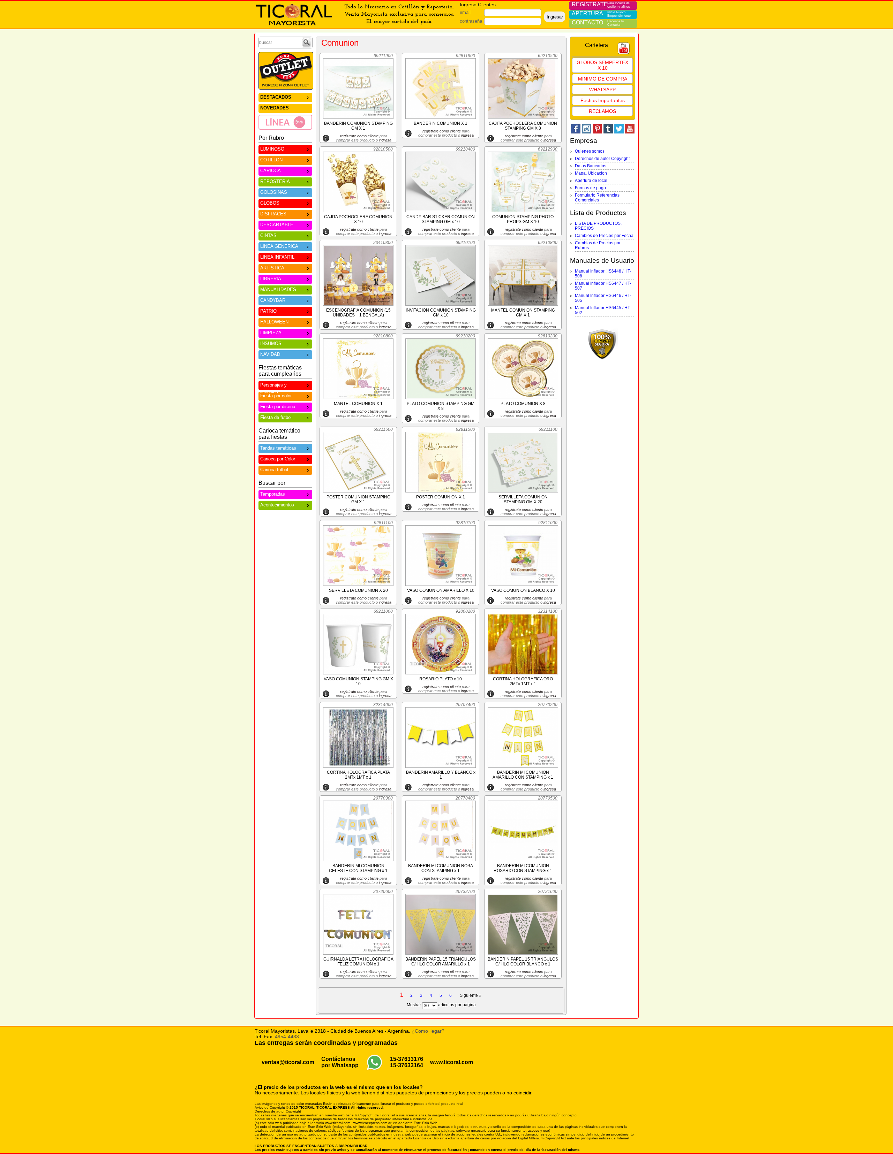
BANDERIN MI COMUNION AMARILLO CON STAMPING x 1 (523, 775)
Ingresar (555, 17)
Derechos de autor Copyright (602, 158)
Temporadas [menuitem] (272, 494)
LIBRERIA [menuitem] (270, 278)
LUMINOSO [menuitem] (272, 149)
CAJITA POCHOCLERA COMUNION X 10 (358, 219)
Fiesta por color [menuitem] (276, 395)
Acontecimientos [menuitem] (277, 504)
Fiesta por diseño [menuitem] (277, 406)
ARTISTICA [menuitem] (272, 267)
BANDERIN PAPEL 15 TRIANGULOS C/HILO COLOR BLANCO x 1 (523, 961)
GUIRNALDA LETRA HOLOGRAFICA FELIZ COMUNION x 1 (358, 961)
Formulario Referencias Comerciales (597, 197)
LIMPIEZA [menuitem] (271, 332)
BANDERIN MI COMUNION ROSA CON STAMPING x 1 (440, 868)
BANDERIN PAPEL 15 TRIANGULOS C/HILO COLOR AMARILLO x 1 (440, 961)
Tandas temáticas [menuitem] (278, 448)
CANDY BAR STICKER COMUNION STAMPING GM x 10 (440, 219)
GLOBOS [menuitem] (269, 203)
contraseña (471, 21)
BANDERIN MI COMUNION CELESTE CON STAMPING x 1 (358, 868)
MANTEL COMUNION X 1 (358, 403)
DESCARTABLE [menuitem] (276, 224)
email (465, 12)
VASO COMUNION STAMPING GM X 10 (358, 681)
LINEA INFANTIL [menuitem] (277, 257)
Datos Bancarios (590, 165)
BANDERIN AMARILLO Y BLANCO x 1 (440, 775)
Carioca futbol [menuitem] (274, 469)
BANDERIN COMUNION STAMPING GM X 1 (358, 126)
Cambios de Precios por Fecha (604, 235)
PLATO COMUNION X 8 (523, 403)
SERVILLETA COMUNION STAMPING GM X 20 (523, 499)
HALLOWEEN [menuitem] (274, 321)
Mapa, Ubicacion (591, 173)
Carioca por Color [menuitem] (277, 458)
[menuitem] (285, 122)
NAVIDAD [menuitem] (270, 354)
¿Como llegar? (428, 1031)
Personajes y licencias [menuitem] (273, 386)
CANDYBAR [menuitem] (272, 300)
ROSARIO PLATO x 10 (440, 679)
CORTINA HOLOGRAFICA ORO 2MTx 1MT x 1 (523, 681)
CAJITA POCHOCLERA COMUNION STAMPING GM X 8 (523, 126)
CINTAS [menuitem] (268, 235)
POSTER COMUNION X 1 (440, 497)
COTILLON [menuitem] (271, 159)
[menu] (285, 111)
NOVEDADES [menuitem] (274, 107)
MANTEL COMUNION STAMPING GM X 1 (523, 313)
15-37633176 (406, 1059)
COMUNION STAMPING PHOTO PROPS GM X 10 (523, 219)
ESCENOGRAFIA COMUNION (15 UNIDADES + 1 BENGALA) (358, 313)
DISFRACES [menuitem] (273, 213)
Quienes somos (590, 151)
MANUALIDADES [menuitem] (278, 289)
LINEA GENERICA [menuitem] (279, 246)
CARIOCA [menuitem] (270, 170)
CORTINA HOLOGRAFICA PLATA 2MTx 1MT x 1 (358, 775)
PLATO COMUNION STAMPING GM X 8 (440, 406)
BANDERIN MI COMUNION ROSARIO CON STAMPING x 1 (523, 868)
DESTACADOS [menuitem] (275, 97)
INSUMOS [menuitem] (271, 343)
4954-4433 (287, 1036)
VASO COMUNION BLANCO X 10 (523, 590)
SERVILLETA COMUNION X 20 (358, 590)
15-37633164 (406, 1065)
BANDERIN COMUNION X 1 (440, 123)
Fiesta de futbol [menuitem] (276, 417)
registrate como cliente (359, 136)
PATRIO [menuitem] (268, 311)
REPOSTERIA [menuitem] (275, 181)
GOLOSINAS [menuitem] (273, 192)
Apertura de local (591, 180)
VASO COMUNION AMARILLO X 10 (440, 590)
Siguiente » (470, 995)
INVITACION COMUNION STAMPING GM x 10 (441, 313)
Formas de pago (590, 187)
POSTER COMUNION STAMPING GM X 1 (358, 499)
